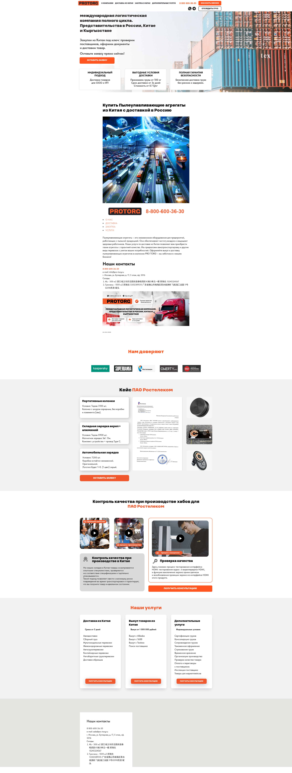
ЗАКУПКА (110, 226)
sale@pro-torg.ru (100, 731)
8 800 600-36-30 (111, 269)
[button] (97, 60)
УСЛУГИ (110, 230)
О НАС (109, 219)
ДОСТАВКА (111, 223)
